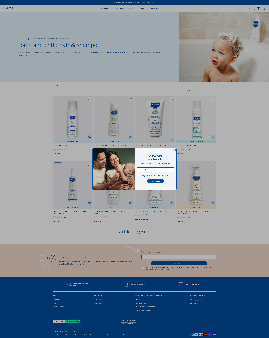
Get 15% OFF (155, 181)
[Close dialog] (175, 150)
